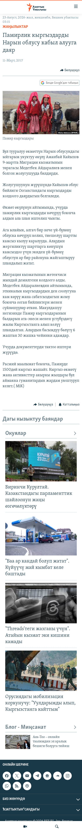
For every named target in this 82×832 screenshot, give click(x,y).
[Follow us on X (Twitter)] (17, 776)
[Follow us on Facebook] (7, 776)
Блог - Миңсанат (25, 727)
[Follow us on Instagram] (67, 776)
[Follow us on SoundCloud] (57, 776)
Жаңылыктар (15, 27)
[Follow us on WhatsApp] (7, 786)
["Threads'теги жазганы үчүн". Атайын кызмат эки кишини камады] (41, 603)
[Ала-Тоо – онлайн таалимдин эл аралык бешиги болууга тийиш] (17, 742)
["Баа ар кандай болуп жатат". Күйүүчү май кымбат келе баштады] (41, 535)
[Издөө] (56, 826)
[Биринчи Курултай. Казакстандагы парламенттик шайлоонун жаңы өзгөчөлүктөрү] (41, 461)
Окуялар (15, 433)
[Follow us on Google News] (47, 776)
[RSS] (17, 786)
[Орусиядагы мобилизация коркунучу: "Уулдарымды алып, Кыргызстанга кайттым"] (41, 671)
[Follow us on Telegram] (37, 776)
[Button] (70, 70)
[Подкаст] (27, 786)
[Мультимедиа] (25, 826)
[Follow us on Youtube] (27, 776)
